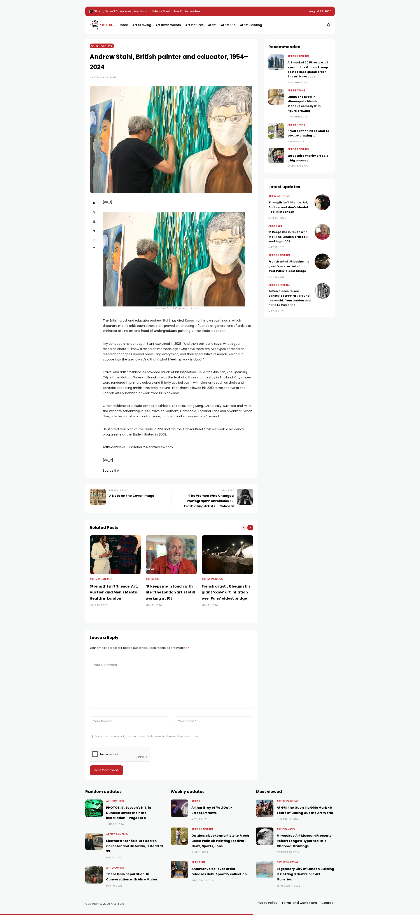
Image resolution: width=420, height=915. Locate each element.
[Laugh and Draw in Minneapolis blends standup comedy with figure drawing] (276, 97)
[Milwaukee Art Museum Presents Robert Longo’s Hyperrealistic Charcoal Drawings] (264, 836)
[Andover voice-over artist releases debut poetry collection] (179, 869)
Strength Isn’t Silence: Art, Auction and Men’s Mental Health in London (114, 592)
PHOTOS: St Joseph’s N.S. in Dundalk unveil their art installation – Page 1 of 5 (128, 812)
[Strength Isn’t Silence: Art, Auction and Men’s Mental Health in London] (115, 554)
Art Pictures (115, 801)
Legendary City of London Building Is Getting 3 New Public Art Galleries (305, 874)
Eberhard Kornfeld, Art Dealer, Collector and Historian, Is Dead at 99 (134, 846)
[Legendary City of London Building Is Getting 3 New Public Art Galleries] (264, 869)
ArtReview (110, 447)
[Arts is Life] (101, 24)
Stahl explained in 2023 (164, 343)
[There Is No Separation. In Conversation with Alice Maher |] (94, 875)
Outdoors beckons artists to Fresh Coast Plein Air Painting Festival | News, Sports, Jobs (220, 840)
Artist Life (153, 579)
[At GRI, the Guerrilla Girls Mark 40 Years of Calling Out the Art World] (264, 808)
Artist (195, 801)
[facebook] (94, 202)
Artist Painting (102, 45)
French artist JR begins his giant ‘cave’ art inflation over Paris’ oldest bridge (226, 592)
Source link (111, 470)
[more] (94, 247)
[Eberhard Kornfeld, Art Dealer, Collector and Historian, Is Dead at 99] (94, 841)
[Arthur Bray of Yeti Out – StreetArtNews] (179, 808)
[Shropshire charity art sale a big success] (276, 155)
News (122, 447)
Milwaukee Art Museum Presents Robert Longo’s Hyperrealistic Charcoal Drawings (304, 840)
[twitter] (94, 212)
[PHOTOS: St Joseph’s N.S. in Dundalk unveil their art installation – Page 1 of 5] (94, 808)
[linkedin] (94, 240)
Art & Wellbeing (101, 579)
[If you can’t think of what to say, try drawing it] (276, 131)
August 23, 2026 (320, 11)
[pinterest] (94, 221)
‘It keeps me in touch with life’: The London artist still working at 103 (145, 11)
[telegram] (94, 230)
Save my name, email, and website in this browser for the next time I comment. (147, 736)
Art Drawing (296, 90)
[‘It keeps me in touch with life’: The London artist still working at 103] (91, 11)
